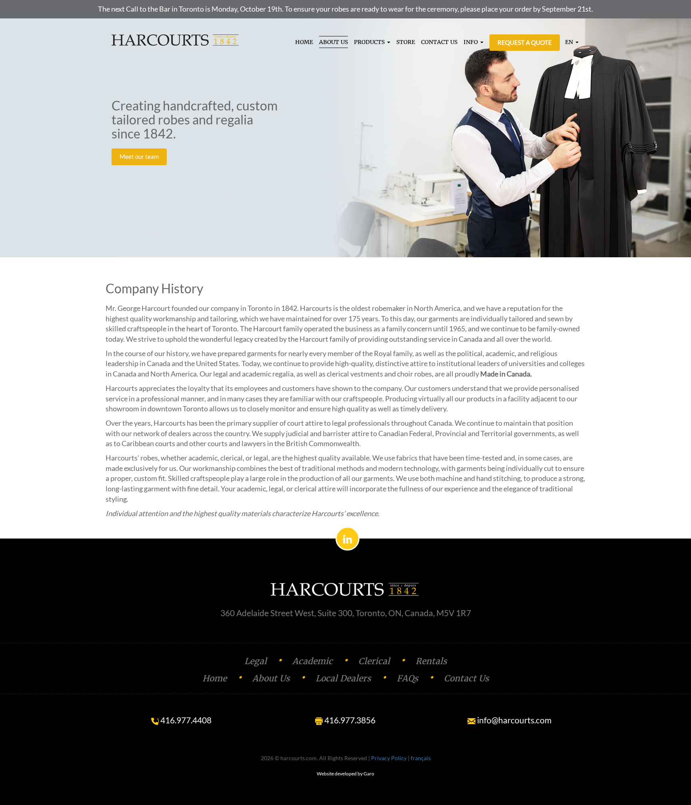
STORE (405, 42)
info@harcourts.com (513, 720)
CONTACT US (439, 42)
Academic (312, 661)
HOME (304, 42)
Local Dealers (343, 678)
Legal (255, 661)
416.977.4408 (185, 720)
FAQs (407, 678)
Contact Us (466, 678)
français (421, 758)
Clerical (374, 661)
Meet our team (139, 156)
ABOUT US (333, 42)
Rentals (431, 661)
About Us (271, 678)
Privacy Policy (389, 758)
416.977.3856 (349, 720)
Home (214, 678)
